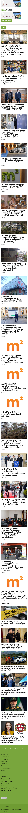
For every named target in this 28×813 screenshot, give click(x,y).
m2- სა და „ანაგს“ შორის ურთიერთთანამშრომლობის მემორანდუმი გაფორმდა (13, 79)
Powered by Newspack (6, 807)
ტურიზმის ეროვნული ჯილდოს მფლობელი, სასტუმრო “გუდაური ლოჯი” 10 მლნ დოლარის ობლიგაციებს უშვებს (13, 50)
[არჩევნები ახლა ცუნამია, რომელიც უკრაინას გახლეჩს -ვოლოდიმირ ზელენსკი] (14, 635)
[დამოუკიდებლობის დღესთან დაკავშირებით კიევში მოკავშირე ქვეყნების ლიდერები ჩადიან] (14, 680)
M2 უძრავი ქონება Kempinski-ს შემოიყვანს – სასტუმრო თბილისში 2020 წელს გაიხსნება (13, 238)
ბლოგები (3, 770)
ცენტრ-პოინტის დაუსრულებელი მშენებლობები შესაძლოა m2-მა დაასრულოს (13, 387)
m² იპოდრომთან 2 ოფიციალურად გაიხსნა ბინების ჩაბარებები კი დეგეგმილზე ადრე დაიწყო (12, 329)
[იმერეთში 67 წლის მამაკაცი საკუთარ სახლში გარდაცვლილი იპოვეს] (14, 613)
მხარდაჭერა (6, 20)
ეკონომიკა (4, 761)
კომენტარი (4, 763)
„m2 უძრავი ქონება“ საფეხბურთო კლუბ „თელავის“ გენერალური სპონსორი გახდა (13, 472)
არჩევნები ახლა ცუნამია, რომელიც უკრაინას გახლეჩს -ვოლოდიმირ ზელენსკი (12, 646)
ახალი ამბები (5, 756)
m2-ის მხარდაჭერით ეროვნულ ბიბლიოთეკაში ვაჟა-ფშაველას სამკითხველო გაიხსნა (13, 358)
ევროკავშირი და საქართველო (9, 788)
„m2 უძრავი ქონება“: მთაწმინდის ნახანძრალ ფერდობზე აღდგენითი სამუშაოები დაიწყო (12, 444)
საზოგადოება (5, 759)
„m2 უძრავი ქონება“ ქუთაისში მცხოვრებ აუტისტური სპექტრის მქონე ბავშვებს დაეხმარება (11, 532)
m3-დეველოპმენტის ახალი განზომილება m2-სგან (13, 160)
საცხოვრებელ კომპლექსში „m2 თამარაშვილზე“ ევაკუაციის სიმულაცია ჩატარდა (12, 565)
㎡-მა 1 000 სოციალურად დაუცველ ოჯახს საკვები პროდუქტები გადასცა (12, 106)
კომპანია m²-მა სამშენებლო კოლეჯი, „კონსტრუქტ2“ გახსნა (11, 298)
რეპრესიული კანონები (7, 785)
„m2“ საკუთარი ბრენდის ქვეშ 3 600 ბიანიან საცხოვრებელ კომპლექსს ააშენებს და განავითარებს (14, 595)
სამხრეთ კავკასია (6, 768)
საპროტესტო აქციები (7, 781)
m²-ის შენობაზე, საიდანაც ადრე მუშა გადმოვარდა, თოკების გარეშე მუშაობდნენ (13, 266)
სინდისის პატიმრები (6, 779)
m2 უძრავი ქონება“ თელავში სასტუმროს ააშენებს (11, 414)
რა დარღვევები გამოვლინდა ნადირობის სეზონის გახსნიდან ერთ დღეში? (13, 668)
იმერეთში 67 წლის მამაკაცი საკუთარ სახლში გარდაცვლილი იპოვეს (13, 623)
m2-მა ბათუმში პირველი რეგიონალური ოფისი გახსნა (12, 186)
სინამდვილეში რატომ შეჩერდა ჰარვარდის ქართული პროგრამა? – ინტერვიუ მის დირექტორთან (13, 739)
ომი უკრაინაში (5, 783)
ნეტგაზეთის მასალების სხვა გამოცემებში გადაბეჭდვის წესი (11, 810)
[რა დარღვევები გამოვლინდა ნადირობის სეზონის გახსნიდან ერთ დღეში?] (14, 657)
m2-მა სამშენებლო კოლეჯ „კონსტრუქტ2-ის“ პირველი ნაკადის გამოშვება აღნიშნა (13, 133)
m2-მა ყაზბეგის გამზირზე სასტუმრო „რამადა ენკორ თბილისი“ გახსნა (13, 502)
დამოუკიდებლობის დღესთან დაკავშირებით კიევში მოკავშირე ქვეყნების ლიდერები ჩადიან (13, 691)
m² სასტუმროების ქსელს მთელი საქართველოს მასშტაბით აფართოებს (13, 212)
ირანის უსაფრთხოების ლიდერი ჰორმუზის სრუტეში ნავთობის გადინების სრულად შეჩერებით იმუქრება (13, 715)
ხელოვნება (4, 765)
